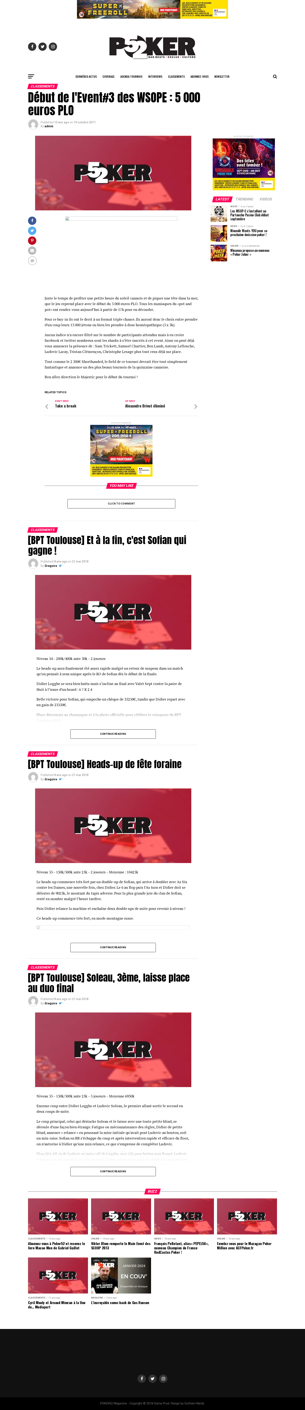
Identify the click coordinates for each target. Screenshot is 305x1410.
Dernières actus (86, 76)
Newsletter (221, 76)
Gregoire (51, 565)
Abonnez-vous (199, 76)
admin (49, 126)
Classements (176, 76)
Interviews (155, 76)
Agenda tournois (131, 76)
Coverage (108, 76)
